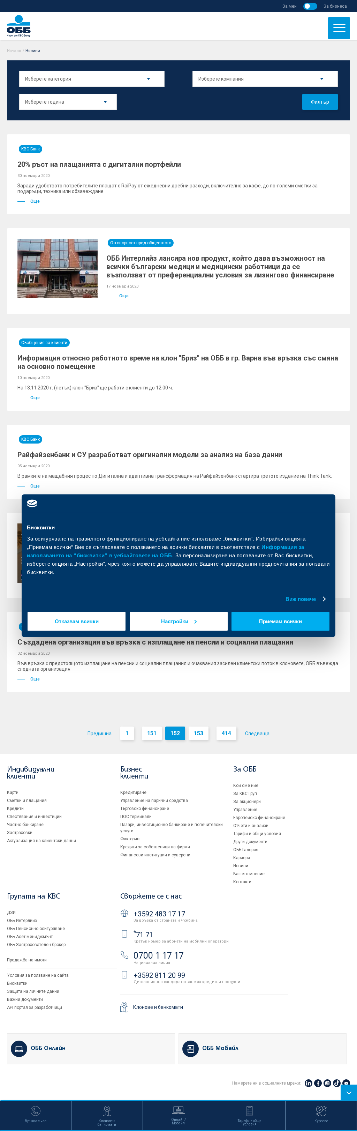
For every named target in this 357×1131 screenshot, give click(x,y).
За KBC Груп (245, 793)
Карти (12, 792)
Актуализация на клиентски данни (41, 840)
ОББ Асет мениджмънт (30, 936)
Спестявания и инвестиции (34, 816)
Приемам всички (280, 621)
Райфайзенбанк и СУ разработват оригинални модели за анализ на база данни (149, 455)
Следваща (257, 733)
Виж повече (301, 599)
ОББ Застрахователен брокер (36, 944)
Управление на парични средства (154, 800)
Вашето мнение (249, 873)
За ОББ (245, 769)
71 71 (143, 935)
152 (175, 733)
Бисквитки (17, 983)
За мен (289, 6)
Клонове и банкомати (158, 1007)
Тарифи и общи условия (257, 833)
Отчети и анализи (250, 825)
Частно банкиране (25, 824)
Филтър (320, 102)
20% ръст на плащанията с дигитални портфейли (99, 164)
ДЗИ (11, 912)
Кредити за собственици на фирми (155, 846)
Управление (245, 809)
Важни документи (25, 999)
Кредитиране (133, 792)
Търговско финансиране (144, 808)
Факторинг (130, 838)
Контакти (242, 881)
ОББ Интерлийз (22, 920)
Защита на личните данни (33, 991)
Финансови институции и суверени (155, 855)
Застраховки (19, 832)
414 (226, 733)
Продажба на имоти (27, 960)
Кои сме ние (245, 785)
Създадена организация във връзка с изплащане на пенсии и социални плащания (155, 642)
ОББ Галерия (245, 849)
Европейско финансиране (259, 817)
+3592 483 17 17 (159, 914)
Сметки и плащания (27, 800)
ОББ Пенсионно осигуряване (36, 928)
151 (152, 733)
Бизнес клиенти (134, 773)
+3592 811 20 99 (159, 975)
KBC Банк (30, 149)
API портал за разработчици (34, 1007)
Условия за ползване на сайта (38, 975)
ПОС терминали (136, 816)
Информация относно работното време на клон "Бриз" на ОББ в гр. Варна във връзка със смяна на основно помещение (177, 362)
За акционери (247, 801)
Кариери (241, 857)
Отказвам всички (77, 621)
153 (198, 733)
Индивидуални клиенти (30, 773)
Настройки (174, 621)
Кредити (15, 808)
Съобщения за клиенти (44, 342)
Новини (240, 865)
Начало (14, 51)
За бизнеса (335, 6)
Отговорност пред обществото (140, 242)
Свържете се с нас (151, 896)
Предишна (100, 733)
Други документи (250, 841)
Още (35, 201)
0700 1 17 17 (159, 956)
